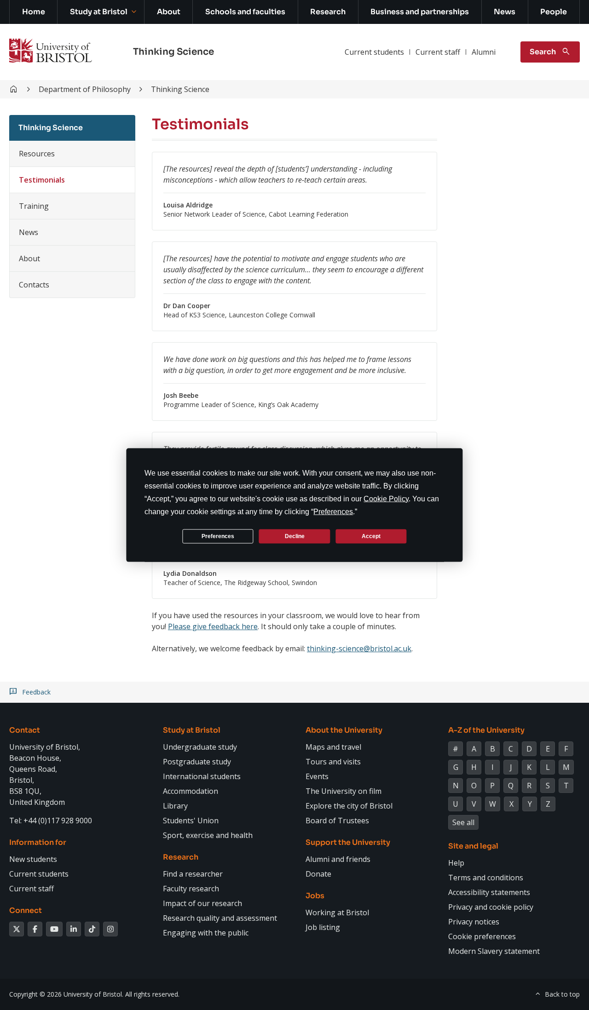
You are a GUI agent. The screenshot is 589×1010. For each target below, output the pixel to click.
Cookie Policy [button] (386, 499)
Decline (295, 536)
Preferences (218, 536)
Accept (371, 536)
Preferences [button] (333, 512)
